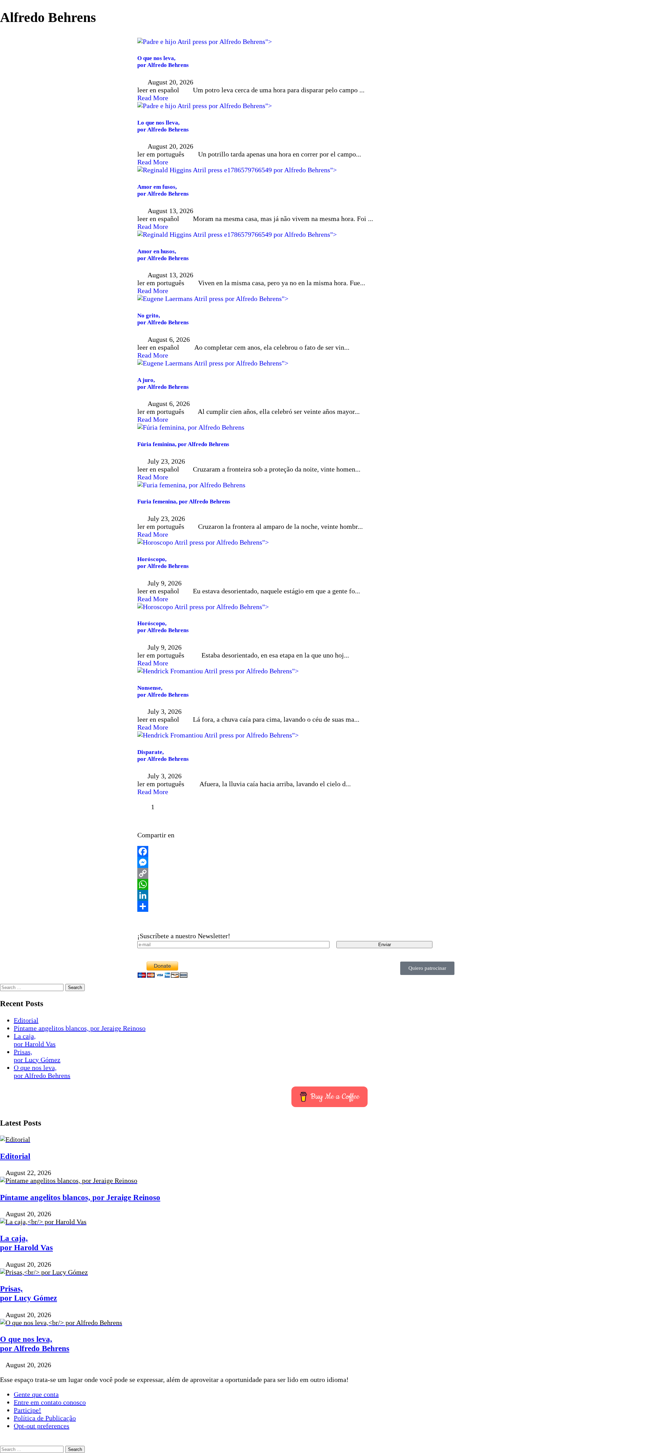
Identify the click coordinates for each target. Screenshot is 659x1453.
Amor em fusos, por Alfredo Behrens (163, 190)
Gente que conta (36, 1394)
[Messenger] (329, 862)
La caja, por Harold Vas (35, 1040)
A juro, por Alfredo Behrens (163, 383)
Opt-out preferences (41, 1426)
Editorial (26, 1020)
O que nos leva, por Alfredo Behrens (163, 61)
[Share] (329, 906)
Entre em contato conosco (50, 1402)
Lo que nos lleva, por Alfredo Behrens (163, 126)
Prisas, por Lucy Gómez (37, 1055)
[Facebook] (329, 851)
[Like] (143, 807)
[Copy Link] (329, 873)
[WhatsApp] (329, 884)
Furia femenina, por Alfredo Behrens (183, 501)
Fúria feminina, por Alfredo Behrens (183, 444)
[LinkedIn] (329, 895)
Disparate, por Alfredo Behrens (163, 755)
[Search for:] (32, 986)
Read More (152, 98)
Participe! (27, 1410)
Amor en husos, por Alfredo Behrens (163, 254)
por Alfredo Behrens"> (239, 41)
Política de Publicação (45, 1418)
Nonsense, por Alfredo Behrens (163, 691)
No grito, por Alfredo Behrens (163, 319)
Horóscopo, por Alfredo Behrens (163, 562)
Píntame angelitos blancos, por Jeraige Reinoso (80, 1028)
